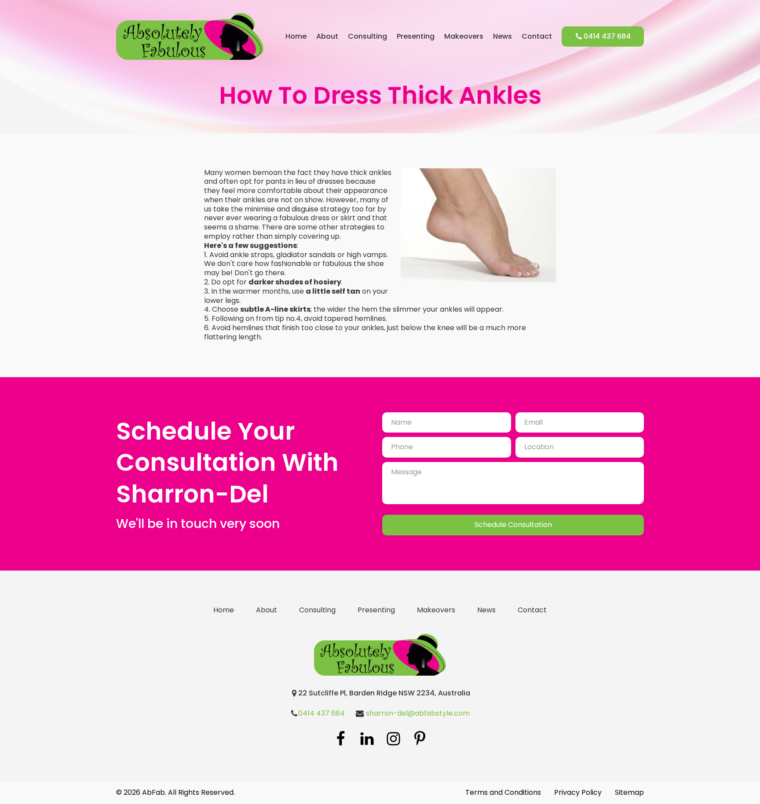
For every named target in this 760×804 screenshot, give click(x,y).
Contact (537, 36)
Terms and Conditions (503, 792)
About (327, 36)
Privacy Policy (578, 792)
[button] (603, 36)
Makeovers (463, 36)
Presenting (416, 36)
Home (296, 36)
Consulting (367, 36)
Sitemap (629, 792)
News (502, 36)
